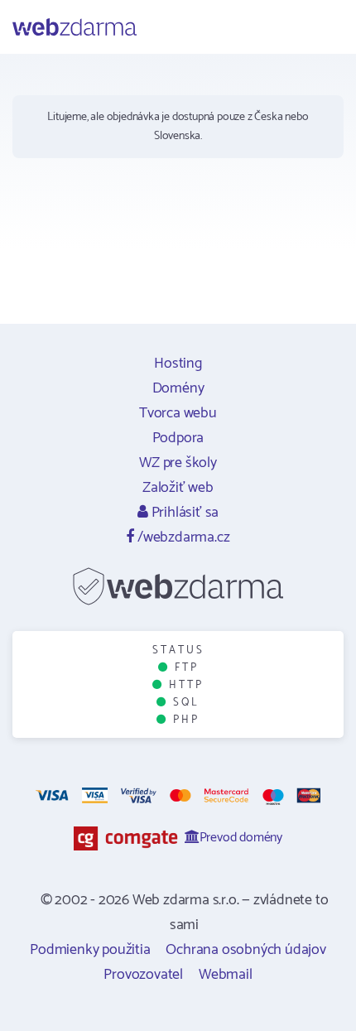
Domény (178, 388)
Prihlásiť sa (183, 512)
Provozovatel (143, 974)
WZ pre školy (178, 462)
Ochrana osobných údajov (245, 949)
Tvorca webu (178, 413)
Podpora (178, 438)
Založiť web (178, 487)
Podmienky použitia (90, 949)
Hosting (178, 363)
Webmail (226, 974)
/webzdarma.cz (181, 537)
